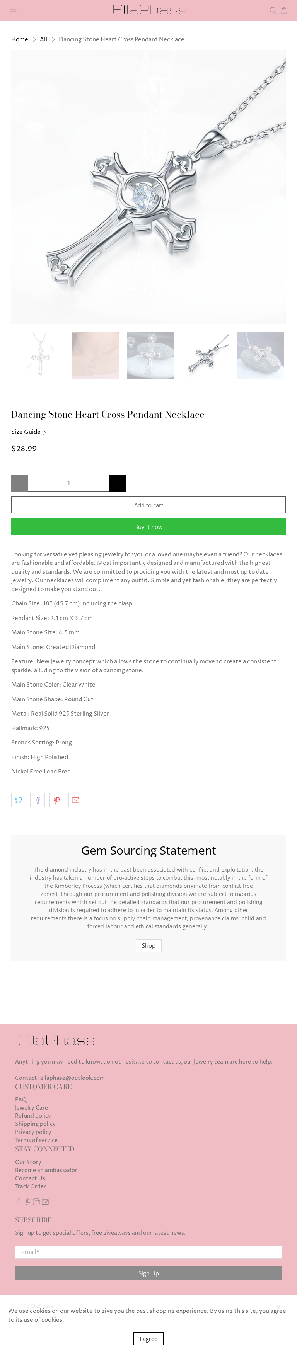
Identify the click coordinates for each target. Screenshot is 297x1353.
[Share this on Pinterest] (57, 800)
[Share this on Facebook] (37, 800)
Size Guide (26, 432)
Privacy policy (33, 1132)
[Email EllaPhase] (45, 1203)
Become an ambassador (46, 1170)
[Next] (273, 187)
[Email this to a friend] (75, 800)
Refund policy (33, 1116)
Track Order (30, 1186)
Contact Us (30, 1178)
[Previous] (23, 187)
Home (19, 39)
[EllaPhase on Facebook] (18, 1203)
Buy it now (148, 526)
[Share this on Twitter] (18, 800)
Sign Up (148, 1273)
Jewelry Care (31, 1108)
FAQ (21, 1099)
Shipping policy (35, 1124)
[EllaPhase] (148, 10)
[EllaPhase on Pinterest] (27, 1203)
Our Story (28, 1162)
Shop (148, 945)
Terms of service (36, 1140)
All (43, 39)
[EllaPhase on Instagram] (36, 1203)
